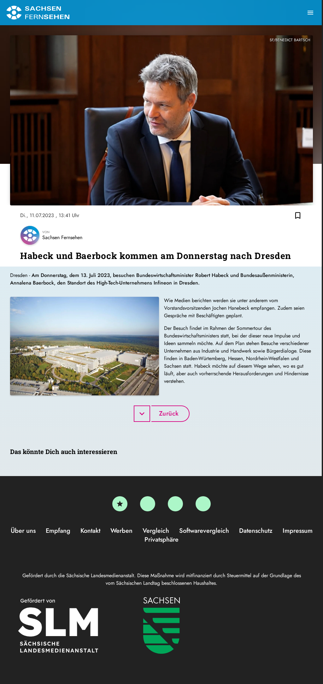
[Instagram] (175, 503)
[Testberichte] (119, 503)
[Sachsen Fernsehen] (38, 12)
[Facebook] (147, 503)
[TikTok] (203, 503)
